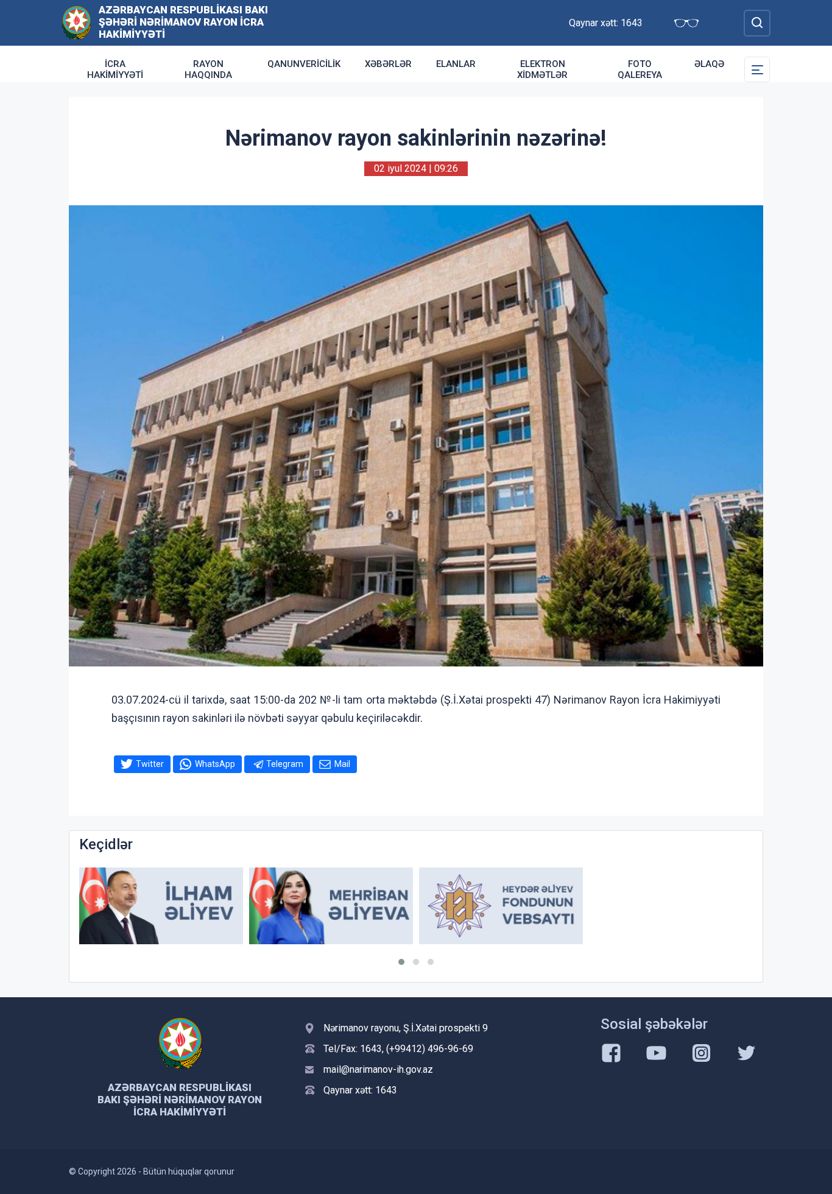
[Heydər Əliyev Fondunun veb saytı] (501, 906)
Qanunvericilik (303, 63)
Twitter (150, 764)
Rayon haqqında (208, 69)
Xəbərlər (388, 63)
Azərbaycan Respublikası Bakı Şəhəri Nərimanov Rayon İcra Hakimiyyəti (183, 22)
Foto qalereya (640, 69)
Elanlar (456, 63)
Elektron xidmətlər (542, 69)
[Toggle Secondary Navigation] (757, 69)
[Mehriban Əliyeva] (331, 906)
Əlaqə (709, 63)
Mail (342, 764)
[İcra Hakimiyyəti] (76, 22)
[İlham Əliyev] (161, 906)
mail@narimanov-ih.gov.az (378, 1069)
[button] (401, 962)
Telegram (284, 764)
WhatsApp (215, 764)
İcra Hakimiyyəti (115, 69)
